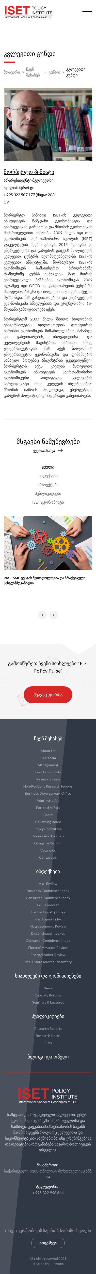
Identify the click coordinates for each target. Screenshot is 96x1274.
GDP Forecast (48, 905)
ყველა (48, 466)
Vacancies (48, 850)
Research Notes (48, 1035)
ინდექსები (48, 475)
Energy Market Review (48, 955)
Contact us (48, 857)
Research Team (48, 779)
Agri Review (48, 883)
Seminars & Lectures (48, 1002)
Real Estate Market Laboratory (48, 962)
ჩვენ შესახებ (33, 72)
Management (48, 765)
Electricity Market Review (48, 947)
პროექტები (48, 484)
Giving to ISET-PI (48, 843)
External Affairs (48, 807)
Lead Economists (48, 772)
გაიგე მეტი (48, 1243)
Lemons (58, 1263)
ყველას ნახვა (44, 450)
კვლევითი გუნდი (75, 72)
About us (48, 751)
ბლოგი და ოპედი (48, 1057)
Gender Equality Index (48, 912)
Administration (48, 800)
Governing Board (48, 822)
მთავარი (12, 72)
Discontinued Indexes (48, 933)
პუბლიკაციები (48, 493)
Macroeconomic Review (48, 926)
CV (6, 202)
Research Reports (48, 1028)
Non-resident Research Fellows (48, 786)
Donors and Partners (48, 836)
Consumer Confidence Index (48, 898)
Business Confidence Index (48, 891)
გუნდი (54, 72)
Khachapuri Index (48, 919)
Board (48, 815)
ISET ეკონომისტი (48, 502)
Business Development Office (48, 793)
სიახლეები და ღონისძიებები (48, 976)
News (48, 988)
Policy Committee (48, 829)
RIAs (48, 1043)
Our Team (48, 758)
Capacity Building (48, 995)
